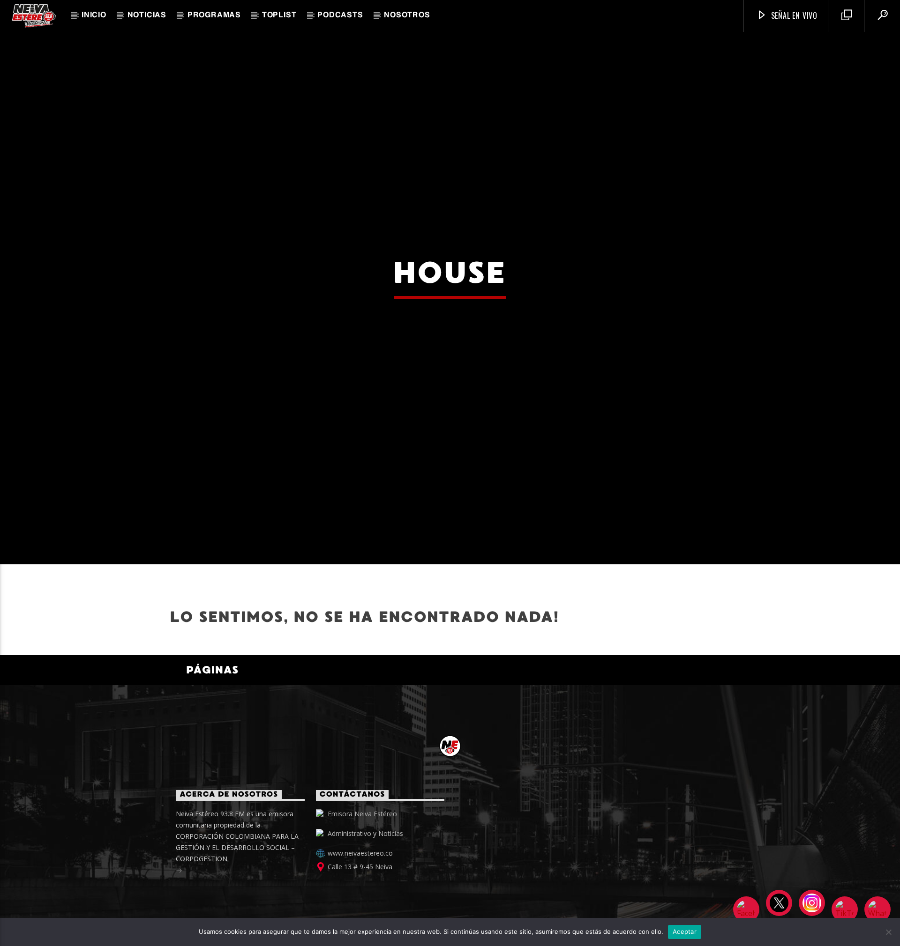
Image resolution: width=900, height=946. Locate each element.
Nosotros (407, 15)
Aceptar (685, 931)
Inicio (94, 15)
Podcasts (340, 15)
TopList (279, 15)
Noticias (147, 15)
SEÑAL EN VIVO (793, 15)
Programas (214, 15)
